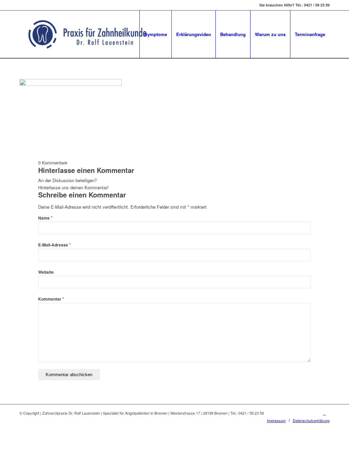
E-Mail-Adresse (54, 245)
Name (45, 218)
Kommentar (51, 299)
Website (46, 272)
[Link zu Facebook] (324, 413)
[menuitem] (155, 34)
